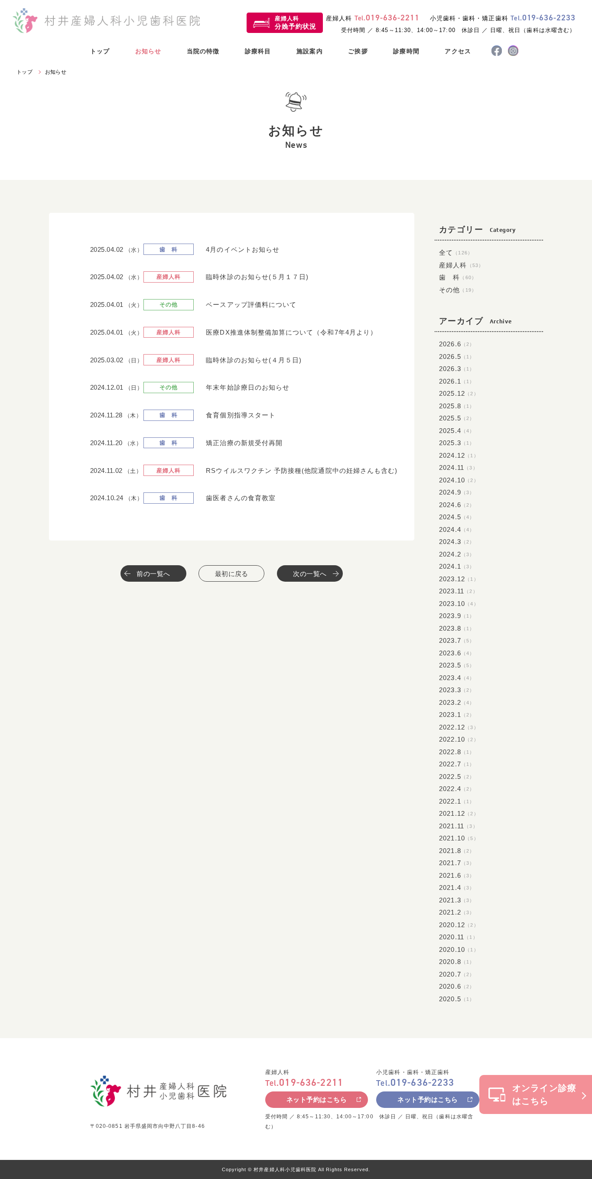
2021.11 (458, 826)
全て (456, 252)
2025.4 (457, 430)
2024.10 (459, 480)
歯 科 (458, 277)
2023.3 (457, 690)
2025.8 (457, 406)
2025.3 (457, 442)
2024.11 (458, 467)
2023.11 (458, 591)
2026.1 (457, 381)
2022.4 (457, 788)
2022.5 (457, 776)
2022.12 (459, 727)
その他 (458, 289)
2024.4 (457, 529)
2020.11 (458, 937)
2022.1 (457, 801)
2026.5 (457, 356)
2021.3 (457, 900)
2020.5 (457, 999)
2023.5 (457, 665)
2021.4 (457, 887)
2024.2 (457, 554)
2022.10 (459, 739)
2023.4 (457, 677)
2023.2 (457, 702)
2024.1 (457, 566)
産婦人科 (295, 22)
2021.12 (459, 813)
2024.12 (459, 455)
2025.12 (459, 393)
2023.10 (459, 603)
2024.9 (457, 492)
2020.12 (459, 924)
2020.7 (457, 974)
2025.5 (457, 418)
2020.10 (459, 949)
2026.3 (457, 368)
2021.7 (457, 862)
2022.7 (457, 764)
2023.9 (457, 615)
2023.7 (457, 640)
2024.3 (457, 541)
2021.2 (457, 912)
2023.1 (457, 714)
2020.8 (457, 961)
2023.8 (457, 628)
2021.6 (457, 875)
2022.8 (457, 752)
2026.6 (457, 344)
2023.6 (457, 653)
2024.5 (457, 517)
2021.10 (459, 838)
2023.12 (459, 579)
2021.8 (457, 850)
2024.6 (457, 504)
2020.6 (457, 986)
